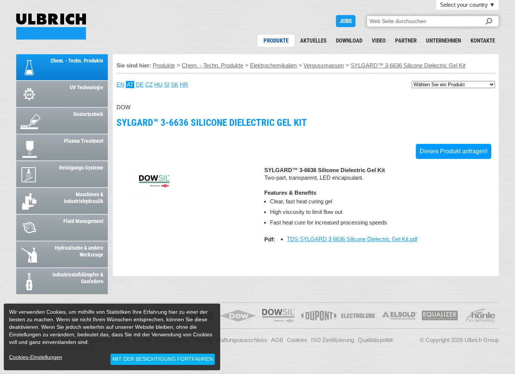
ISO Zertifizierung (332, 340)
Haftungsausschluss (242, 340)
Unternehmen (443, 40)
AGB (277, 340)
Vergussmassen (323, 65)
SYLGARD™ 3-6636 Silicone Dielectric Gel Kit (51, 27)
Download (349, 40)
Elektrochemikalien (273, 65)
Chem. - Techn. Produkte (212, 65)
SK (174, 84)
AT (130, 84)
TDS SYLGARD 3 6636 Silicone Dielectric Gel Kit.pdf (352, 239)
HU (158, 84)
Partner (406, 40)
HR (184, 84)
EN (120, 84)
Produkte (276, 40)
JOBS (346, 21)
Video (379, 40)
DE (140, 84)
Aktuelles (313, 40)
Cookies (297, 340)
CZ (149, 84)
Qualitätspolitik (376, 340)
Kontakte (483, 40)
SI (166, 84)
